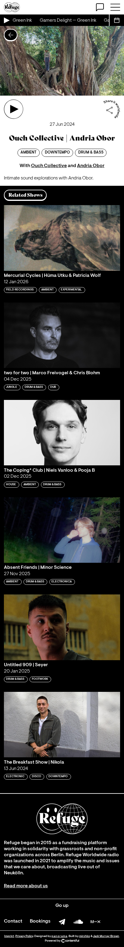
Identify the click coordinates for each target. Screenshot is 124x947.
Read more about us (26, 886)
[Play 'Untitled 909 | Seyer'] (62, 627)
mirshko (84, 936)
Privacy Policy (24, 936)
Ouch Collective (49, 165)
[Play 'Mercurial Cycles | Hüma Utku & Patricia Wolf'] (62, 238)
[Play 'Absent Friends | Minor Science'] (62, 530)
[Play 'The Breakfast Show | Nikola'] (62, 724)
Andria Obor (90, 165)
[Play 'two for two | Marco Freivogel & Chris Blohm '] (62, 335)
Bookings (40, 921)
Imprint (9, 936)
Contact (13, 921)
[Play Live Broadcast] (6, 20)
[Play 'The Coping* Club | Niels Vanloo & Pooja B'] (62, 432)
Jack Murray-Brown (106, 936)
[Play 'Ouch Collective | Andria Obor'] (13, 109)
